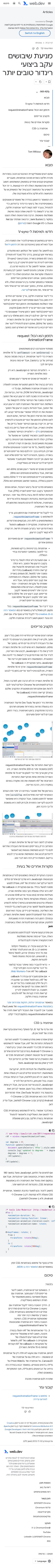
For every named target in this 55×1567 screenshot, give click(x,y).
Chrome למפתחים (42, 1503)
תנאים (50, 1554)
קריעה (25, 290)
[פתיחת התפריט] (49, 3)
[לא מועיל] (33, 48)
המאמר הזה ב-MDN (27, 1267)
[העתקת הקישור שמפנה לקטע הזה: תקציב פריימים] (28, 627)
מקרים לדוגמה (44, 1512)
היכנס (6, 3)
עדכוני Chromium (42, 1507)
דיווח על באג (45, 1487)
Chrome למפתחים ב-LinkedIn (37, 1536)
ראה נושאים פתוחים (42, 1492)
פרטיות (41, 1554)
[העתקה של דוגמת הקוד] (53, 1130)
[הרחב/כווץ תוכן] (37, 92)
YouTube (46, 1532)
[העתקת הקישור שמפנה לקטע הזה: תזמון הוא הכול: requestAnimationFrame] (25, 340)
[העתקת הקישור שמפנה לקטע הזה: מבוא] (42, 165)
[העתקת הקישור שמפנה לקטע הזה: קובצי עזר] (36, 1387)
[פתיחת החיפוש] (19, 3)
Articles (48, 12)
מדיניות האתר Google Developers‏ (19, 1429)
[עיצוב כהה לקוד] (50, 1130)
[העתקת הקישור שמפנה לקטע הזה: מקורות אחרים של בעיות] (14, 866)
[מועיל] (37, 48)
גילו (38, 431)
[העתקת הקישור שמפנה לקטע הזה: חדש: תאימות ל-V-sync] (15, 232)
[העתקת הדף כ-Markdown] (40, 81)
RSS (48, 1541)
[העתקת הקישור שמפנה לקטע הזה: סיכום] (41, 1275)
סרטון (22, 223)
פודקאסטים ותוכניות (41, 1516)
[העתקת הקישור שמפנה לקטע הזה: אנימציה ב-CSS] (31, 1023)
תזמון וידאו (11, 244)
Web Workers (18, 971)
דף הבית (49, 43)
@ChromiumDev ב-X (41, 1527)
